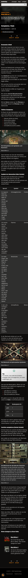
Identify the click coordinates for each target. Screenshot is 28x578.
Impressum (9, 574)
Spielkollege (4, 1)
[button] (3, 575)
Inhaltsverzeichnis (8, 32)
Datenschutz (18, 574)
